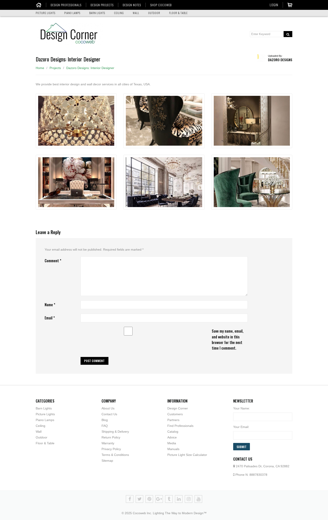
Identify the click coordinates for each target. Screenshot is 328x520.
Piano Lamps (45, 420)
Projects (55, 68)
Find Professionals (180, 426)
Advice (172, 437)
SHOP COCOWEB (161, 5)
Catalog (172, 431)
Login (274, 4)
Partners (173, 420)
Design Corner (177, 408)
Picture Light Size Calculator (187, 455)
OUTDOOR (154, 13)
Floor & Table (45, 443)
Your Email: (241, 427)
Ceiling (40, 426)
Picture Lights (45, 414)
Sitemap (107, 460)
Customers (175, 414)
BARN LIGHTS (97, 13)
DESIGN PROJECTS (102, 5)
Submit (242, 446)
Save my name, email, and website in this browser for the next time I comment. (227, 339)
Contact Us (109, 414)
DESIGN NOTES (132, 5)
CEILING (119, 13)
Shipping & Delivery (115, 431)
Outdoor (41, 437)
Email (50, 318)
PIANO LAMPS (72, 13)
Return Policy (111, 437)
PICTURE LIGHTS (45, 13)
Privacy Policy (111, 449)
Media (171, 443)
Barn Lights (44, 408)
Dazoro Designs (280, 59)
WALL (136, 13)
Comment (53, 260)
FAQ (105, 426)
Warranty (108, 443)
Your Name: (241, 408)
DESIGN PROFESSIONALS (66, 5)
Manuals (173, 449)
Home (40, 68)
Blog (105, 420)
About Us (108, 408)
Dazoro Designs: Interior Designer (90, 68)
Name (50, 304)
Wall (39, 431)
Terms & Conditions (115, 455)
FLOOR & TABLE (178, 13)
